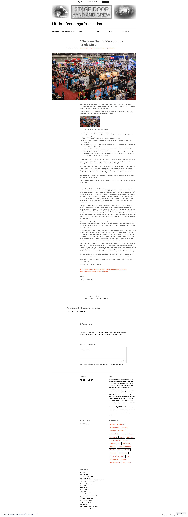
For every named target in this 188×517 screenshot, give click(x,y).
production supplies (129, 400)
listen (125, 269)
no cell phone (127, 398)
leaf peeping (114, 396)
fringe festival (129, 391)
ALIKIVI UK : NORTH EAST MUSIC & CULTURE (92, 480)
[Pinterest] (92, 380)
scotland (127, 402)
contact (113, 269)
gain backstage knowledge (120, 392)
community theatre (112, 387)
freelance (112, 443)
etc (109, 391)
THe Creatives (84, 474)
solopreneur (111, 406)
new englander (115, 398)
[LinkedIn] (84, 380)
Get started (105, 1)
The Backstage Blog (86, 483)
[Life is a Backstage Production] (94, 12)
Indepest (82, 472)
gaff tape (113, 392)
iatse (110, 394)
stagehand (119, 406)
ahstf (118, 381)
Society (127, 450)
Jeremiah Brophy (84, 48)
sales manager (122, 402)
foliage (116, 391)
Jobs (119, 443)
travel (122, 456)
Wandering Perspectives (87, 476)
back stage (118, 383)
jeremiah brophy (116, 394)
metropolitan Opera (125, 396)
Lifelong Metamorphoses (87, 508)
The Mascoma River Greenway (89, 506)
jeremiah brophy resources (125, 394)
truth (128, 456)
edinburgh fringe (113, 389)
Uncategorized (111, 48)
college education (115, 434)
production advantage (120, 400)
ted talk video (124, 409)
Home (110, 31)
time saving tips (114, 456)
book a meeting (106, 269)
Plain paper (83, 485)
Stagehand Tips (123, 453)
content (126, 387)
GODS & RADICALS (85, 502)
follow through (119, 269)
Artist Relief (124, 427)
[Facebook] (81, 380)
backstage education (125, 383)
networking (104, 48)
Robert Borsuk (84, 487)
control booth (113, 437)
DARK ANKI (83, 491)
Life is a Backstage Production (77, 24)
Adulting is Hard (114, 427)
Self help (120, 450)
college (131, 385)
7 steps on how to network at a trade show (91, 269)
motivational (126, 443)
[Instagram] (89, 380)
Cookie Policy (30, 514)
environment (130, 437)
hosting (132, 392)
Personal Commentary (125, 446)
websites (123, 459)
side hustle (115, 404)
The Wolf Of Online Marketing (88, 495)
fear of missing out (115, 440)
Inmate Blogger (84, 489)
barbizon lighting (116, 385)
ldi (130, 394)
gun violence (128, 392)
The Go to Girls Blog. (86, 497)
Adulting (112, 424)
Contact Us (126, 31)
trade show (93, 271)
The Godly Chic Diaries (86, 493)
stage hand (128, 406)
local (121, 396)
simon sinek (121, 404)
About (97, 31)
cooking (122, 437)
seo (129, 402)
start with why (117, 409)
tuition (125, 411)
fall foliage (112, 391)
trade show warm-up (103, 271)
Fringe (125, 391)
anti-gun (121, 381)
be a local (122, 385)
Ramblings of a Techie (86, 498)
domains (129, 387)
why (120, 412)
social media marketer (129, 404)
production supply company (114, 402)
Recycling (112, 450)
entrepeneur (131, 389)
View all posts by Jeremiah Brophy (76, 311)
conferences (118, 387)
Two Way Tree (84, 504)
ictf (112, 394)
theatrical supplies (130, 409)
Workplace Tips (127, 462)
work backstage (126, 412)
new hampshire (122, 398)
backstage (112, 383)
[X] (86, 380)
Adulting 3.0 (120, 424)
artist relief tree (128, 381)
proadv (114, 400)
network (131, 396)
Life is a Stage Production (87, 482)
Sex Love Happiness (86, 500)
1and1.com (111, 379)
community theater (127, 434)
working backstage (115, 462)
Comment (121, 360)
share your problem (85, 271)
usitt (119, 412)
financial (125, 440)
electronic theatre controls (124, 389)
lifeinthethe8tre (85, 478)
